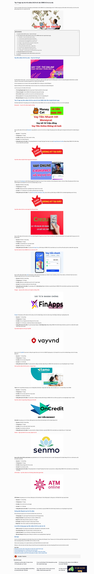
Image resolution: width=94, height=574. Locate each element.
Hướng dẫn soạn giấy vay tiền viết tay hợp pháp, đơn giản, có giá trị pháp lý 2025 (30, 553)
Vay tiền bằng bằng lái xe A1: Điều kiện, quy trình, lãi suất (25, 550)
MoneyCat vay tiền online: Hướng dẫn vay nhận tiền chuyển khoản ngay (28, 548)
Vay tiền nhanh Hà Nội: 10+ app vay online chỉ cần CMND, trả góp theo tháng (29, 551)
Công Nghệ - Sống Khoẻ (22, 556)
